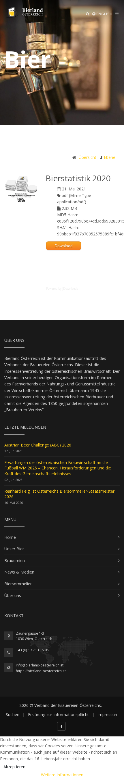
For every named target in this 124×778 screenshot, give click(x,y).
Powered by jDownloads (62, 288)
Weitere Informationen (62, 774)
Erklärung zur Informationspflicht (58, 714)
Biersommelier (18, 583)
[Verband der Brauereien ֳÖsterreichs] (24, 12)
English (103, 13)
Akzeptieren (14, 766)
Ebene (109, 157)
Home (10, 537)
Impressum (108, 714)
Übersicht (87, 157)
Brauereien (14, 560)
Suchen (12, 714)
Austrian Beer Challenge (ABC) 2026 (37, 445)
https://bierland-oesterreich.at (41, 670)
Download (64, 245)
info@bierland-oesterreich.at (39, 665)
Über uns (12, 595)
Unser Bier (14, 548)
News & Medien (19, 572)
